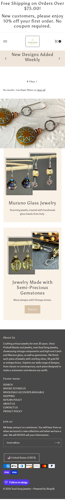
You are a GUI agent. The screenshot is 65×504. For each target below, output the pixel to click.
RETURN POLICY (12, 399)
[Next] (59, 58)
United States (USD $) (23, 457)
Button (32, 309)
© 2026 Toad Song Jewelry (17, 488)
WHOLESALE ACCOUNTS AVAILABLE (23, 392)
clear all (41, 90)
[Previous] (5, 58)
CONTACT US (10, 407)
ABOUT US (9, 403)
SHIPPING (9, 396)
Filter (32, 81)
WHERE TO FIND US (14, 388)
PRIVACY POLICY (12, 411)
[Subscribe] (57, 443)
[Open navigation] (5, 41)
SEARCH (8, 384)
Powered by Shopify (44, 488)
